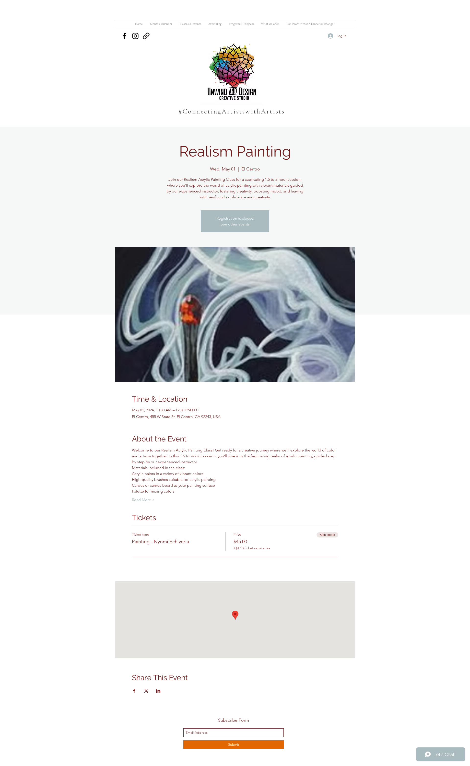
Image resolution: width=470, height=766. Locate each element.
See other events (235, 224)
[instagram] (135, 36)
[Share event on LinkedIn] (158, 691)
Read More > (143, 499)
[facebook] (124, 36)
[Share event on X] (146, 691)
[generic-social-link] (146, 36)
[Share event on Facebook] (134, 691)
